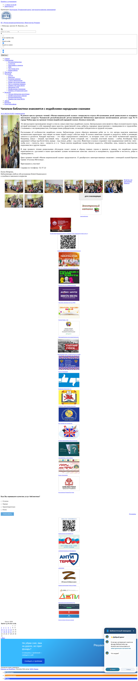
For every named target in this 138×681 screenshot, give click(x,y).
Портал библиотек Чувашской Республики (66, 492)
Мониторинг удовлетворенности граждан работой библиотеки (69, 250)
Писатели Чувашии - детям (63, 319)
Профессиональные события (17, 96)
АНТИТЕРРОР (61, 568)
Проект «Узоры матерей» (63, 475)
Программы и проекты (15, 65)
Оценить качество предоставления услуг (65, 533)
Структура (11, 63)
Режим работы (13, 70)
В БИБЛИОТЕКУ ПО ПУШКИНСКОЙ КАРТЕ (67, 285)
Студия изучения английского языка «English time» (68, 440)
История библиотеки (15, 62)
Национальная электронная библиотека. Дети (66, 602)
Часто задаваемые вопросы (17, 84)
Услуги (10, 75)
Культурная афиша (10, 104)
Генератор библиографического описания (66, 619)
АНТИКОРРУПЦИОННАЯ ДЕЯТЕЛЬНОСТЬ (67, 550)
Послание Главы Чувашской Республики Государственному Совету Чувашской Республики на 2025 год (69, 233)
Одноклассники (10, 675)
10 (2, 630)
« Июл (3, 638)
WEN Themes (34, 669)
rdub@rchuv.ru (9, 6)
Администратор (20, 113)
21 (11, 632)
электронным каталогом (121, 648)
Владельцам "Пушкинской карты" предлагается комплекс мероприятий (33, 9)
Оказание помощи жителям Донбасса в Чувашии (67, 585)
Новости (126, 183)
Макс (8, 678)
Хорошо (5, 504)
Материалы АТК (13, 87)
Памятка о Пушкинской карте (17, 90)
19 (6, 632)
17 (2, 632)
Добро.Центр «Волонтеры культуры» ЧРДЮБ (66, 302)
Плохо (4, 509)
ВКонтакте (10, 672)
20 (8, 632)
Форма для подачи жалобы (16, 82)
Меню (6, 55)
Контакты (8, 102)
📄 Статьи (128, 669)
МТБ (9, 67)
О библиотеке (9, 60)
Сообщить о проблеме (33, 661)
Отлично (5, 501)
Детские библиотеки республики (18, 94)
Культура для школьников (128, 180)
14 (11, 630)
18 (4, 632)
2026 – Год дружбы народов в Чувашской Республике (68, 268)
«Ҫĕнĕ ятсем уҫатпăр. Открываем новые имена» (67, 406)
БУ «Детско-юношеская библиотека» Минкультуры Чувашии (20, 22)
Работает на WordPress (8, 669)
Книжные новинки (14, 79)
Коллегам (8, 92)
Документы (8, 72)
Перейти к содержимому (9, 1)
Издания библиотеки (15, 97)
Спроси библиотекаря (15, 80)
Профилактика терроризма (16, 89)
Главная (7, 58)
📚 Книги (112, 669)
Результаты (132, 514)
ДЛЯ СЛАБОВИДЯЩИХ (92, 196)
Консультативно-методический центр (65, 423)
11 (4, 630)
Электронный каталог (84, 216)
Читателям (8, 74)
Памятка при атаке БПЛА (16, 85)
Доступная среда (13, 68)
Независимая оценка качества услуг (64, 388)
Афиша (7, 101)
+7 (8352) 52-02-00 (10, 5)
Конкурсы (11, 77)
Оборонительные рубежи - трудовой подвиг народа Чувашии (69, 354)
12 (6, 630)
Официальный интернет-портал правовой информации (68, 337)
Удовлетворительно (8, 507)
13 (8, 630)
